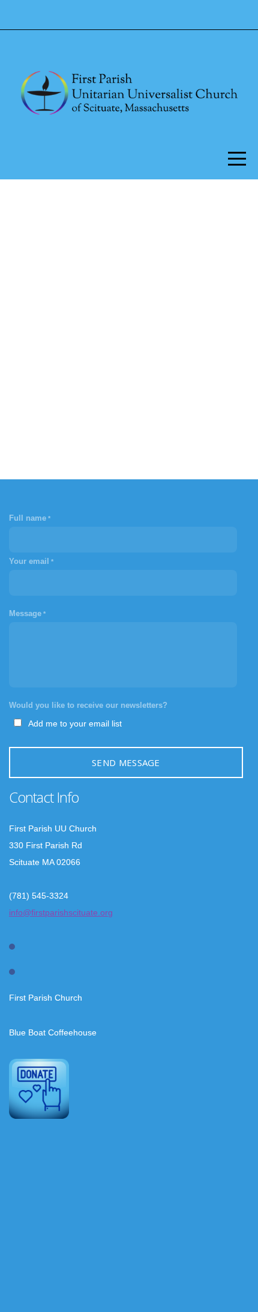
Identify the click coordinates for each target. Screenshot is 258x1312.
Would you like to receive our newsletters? (88, 705)
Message (25, 614)
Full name (27, 518)
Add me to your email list (75, 723)
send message (126, 762)
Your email (29, 561)
